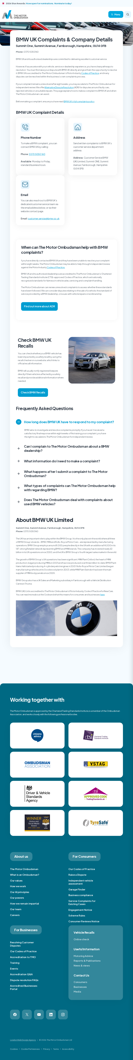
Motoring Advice (83, 955)
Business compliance (80, 895)
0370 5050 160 (37, 154)
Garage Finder (76, 889)
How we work (18, 886)
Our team (15, 909)
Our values (16, 880)
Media (77, 991)
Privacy (46, 1049)
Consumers (80, 981)
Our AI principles (19, 891)
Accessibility (68, 1049)
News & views (82, 965)
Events (14, 968)
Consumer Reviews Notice (83, 921)
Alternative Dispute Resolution (59, 87)
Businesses (80, 986)
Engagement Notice (80, 909)
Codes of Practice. (56, 267)
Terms (56, 1049)
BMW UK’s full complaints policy (79, 101)
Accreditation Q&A (21, 974)
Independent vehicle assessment (80, 882)
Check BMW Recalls (33, 392)
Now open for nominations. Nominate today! (49, 3)
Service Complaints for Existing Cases (81, 902)
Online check (81, 939)
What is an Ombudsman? (24, 874)
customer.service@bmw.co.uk (43, 218)
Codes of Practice (90, 73)
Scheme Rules (76, 915)
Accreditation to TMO (23, 957)
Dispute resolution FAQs (24, 980)
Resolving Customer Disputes (22, 944)
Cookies (14, 1049)
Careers (15, 914)
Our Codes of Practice (81, 868)
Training (14, 962)
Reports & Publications (87, 960)
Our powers (17, 897)
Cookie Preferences (30, 1049)
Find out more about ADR (39, 306)
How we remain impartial (24, 903)
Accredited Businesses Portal (23, 987)
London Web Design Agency (23, 1040)
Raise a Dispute (77, 874)
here (102, 594)
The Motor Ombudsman (24, 868)
